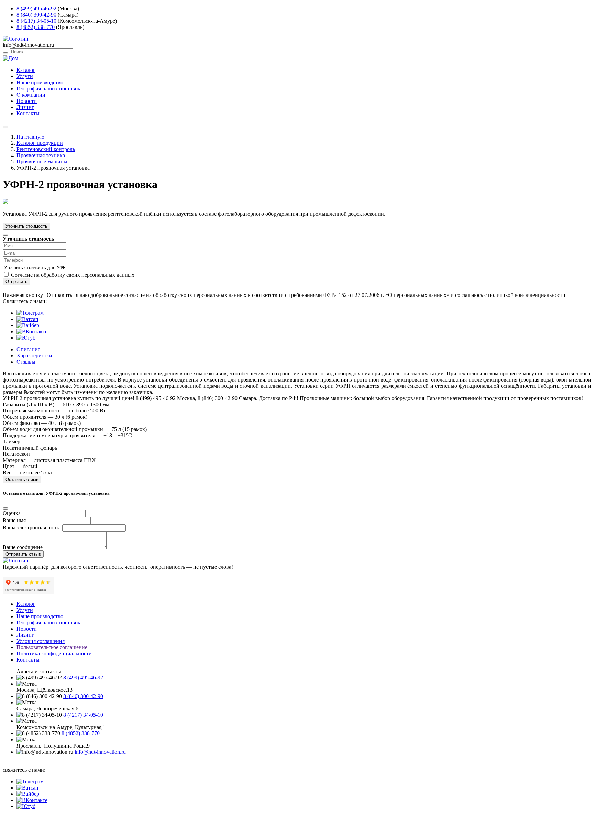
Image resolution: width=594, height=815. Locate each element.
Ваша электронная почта (32, 527)
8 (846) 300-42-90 (36, 15)
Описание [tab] (28, 349)
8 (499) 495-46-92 (36, 8)
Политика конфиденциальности (54, 653)
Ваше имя (14, 520)
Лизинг (25, 107)
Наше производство (39, 82)
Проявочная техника (40, 155)
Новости (26, 101)
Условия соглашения (40, 641)
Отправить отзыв (23, 554)
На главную (30, 137)
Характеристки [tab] (34, 355)
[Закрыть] (5, 235)
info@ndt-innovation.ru (100, 752)
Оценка (12, 513)
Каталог (25, 70)
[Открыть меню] (5, 127)
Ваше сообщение (23, 547)
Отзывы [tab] (25, 362)
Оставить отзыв (22, 479)
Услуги (24, 76)
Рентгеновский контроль (45, 149)
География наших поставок (48, 89)
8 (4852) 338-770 (35, 27)
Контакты (28, 113)
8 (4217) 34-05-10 (36, 21)
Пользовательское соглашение (51, 647)
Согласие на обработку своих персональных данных (72, 275)
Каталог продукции (39, 143)
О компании (30, 95)
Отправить (17, 281)
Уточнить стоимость (26, 226)
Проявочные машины (41, 161)
